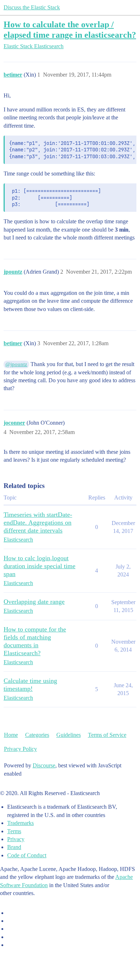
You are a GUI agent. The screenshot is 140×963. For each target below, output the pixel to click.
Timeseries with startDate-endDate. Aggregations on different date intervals (38, 522)
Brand (14, 847)
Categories (37, 735)
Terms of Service (107, 735)
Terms (14, 831)
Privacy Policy (20, 749)
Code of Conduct (26, 855)
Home (11, 735)
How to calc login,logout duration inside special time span (39, 566)
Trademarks (20, 823)
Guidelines (68, 735)
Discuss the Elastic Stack (32, 7)
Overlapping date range (34, 601)
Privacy (15, 839)
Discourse (44, 765)
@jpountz (16, 364)
